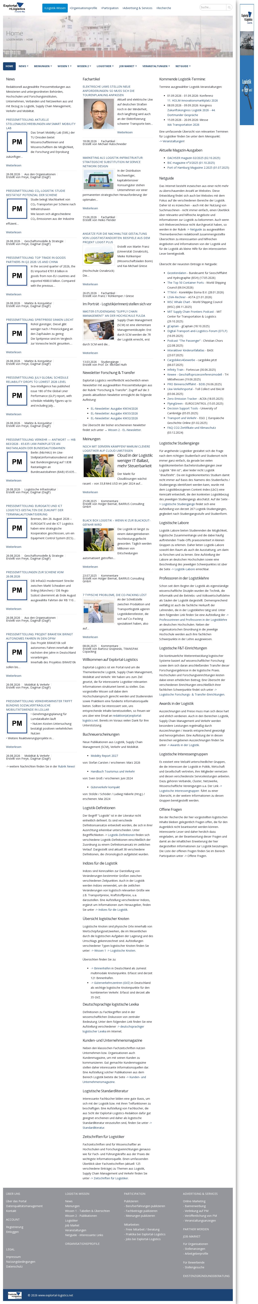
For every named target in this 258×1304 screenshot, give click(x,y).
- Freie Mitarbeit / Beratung (141, 1229)
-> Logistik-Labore (183, 569)
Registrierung (14, 1227)
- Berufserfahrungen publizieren (144, 1206)
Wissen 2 (83, 66)
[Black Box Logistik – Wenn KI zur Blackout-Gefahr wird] (99, 539)
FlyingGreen (175, 403)
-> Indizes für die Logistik (111, 910)
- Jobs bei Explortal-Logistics (142, 1239)
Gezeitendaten (176, 273)
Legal (10, 1249)
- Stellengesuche (193, 1267)
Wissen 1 (63, 66)
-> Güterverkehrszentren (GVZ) (110, 983)
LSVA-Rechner (176, 297)
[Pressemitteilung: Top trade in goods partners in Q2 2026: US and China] (17, 276)
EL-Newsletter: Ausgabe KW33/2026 (114, 413)
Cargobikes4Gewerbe (181, 360)
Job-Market (192, 1236)
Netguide (182, 66)
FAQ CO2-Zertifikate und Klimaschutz (191, 428)
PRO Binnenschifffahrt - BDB (186, 384)
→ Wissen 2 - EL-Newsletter (122, 430)
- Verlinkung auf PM (195, 1211)
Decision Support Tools (182, 408)
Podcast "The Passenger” (184, 341)
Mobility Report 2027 (104, 756)
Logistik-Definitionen (121, 835)
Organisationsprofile (84, 8)
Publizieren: (131, 1201)
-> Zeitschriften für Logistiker (109, 1178)
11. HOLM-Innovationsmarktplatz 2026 (192, 100)
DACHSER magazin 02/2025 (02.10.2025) (193, 158)
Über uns (13, 1194)
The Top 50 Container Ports (185, 282)
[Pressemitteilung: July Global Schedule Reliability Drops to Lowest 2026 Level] (17, 395)
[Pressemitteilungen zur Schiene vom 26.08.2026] (17, 590)
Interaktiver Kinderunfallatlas (185, 350)
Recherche (164, 8)
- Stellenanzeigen (194, 1249)
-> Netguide (194, 229)
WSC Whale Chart (178, 302)
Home (9, 66)
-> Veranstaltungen (171, 141)
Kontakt (11, 1211)
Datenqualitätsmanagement (24, 1206)
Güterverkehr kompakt (105, 787)
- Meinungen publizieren (139, 1216)
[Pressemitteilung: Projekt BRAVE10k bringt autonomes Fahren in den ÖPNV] (17, 652)
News (22, 66)
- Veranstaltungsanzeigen (199, 1220)
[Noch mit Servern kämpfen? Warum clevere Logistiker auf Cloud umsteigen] (99, 465)
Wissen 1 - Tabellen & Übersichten (88, 1211)
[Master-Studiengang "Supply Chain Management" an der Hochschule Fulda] (99, 329)
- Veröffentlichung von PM (200, 1216)
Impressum (13, 1257)
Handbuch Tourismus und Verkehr (113, 771)
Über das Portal (16, 1201)
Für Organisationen (195, 1244)
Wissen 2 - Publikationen (81, 1216)
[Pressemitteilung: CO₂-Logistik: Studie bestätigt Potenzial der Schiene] (17, 209)
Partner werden (196, 1229)
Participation (110, 8)
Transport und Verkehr (182, 418)
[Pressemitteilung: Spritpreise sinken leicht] (17, 333)
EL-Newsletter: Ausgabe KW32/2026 (114, 418)
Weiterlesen (13, 165)
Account (13, 1219)
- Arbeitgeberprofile (195, 1253)
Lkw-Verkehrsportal (179, 389)
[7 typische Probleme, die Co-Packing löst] (99, 611)
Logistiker (104, 66)
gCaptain (173, 326)
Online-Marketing (194, 1201)
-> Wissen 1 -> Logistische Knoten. (113, 950)
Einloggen (12, 1232)
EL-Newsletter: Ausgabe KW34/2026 (114, 408)
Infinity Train (175, 370)
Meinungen (42, 66)
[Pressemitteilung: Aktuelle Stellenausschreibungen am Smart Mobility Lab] (17, 142)
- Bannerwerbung (194, 1206)
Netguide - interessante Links (84, 1235)
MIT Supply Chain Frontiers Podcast (190, 312)
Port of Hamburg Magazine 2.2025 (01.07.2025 (197, 167)
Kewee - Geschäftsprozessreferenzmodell (194, 374)
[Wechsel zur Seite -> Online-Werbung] (247, 64)
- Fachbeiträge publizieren (140, 1211)
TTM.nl (171, 292)
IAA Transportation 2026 (183, 125)
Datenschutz (14, 1266)
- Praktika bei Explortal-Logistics (144, 1234)
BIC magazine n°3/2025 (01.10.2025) (191, 163)
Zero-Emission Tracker (182, 399)
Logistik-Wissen (55, 8)
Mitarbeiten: (131, 1224)
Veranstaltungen (155, 66)
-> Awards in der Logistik (183, 745)
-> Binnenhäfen (101, 968)
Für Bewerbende (194, 1262)
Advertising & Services (138, 8)
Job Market (126, 66)
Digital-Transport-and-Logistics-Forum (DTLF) (197, 331)
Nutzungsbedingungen (20, 1262)
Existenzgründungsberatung (206, 1276)
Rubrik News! (66, 766)
